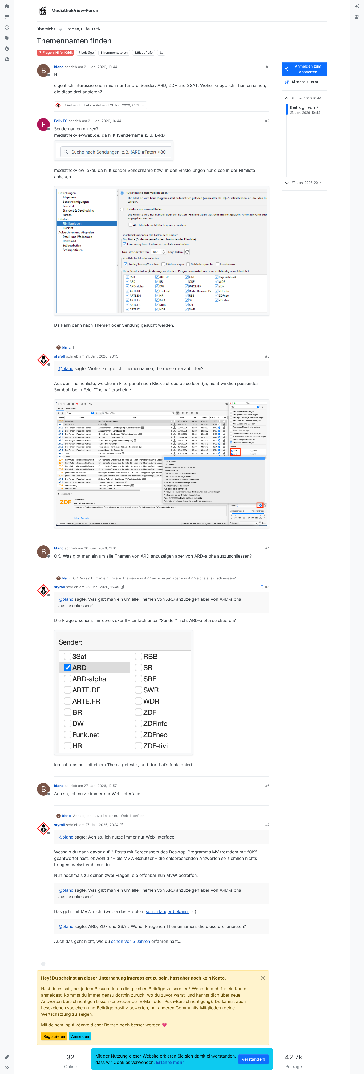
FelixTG (61, 121)
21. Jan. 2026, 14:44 (104, 121)
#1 (267, 67)
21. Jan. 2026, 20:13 (101, 356)
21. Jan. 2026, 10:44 (100, 67)
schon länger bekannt (167, 911)
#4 (267, 548)
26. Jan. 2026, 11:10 (100, 548)
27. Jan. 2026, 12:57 (100, 785)
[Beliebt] (7, 49)
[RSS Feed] (161, 53)
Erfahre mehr (170, 1062)
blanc (59, 67)
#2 (267, 121)
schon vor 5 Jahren (130, 941)
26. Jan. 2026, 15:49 (102, 587)
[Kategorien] (7, 17)
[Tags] (7, 38)
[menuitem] (357, 6)
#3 (267, 356)
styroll (59, 356)
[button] (7, 1057)
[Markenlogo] (43, 10)
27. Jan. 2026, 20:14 (101, 825)
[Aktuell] (7, 27)
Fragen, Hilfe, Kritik (57, 53)
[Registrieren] (357, 17)
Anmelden (80, 1036)
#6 (267, 785)
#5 (267, 587)
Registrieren (54, 1036)
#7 (267, 825)
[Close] (262, 978)
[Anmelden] (357, 6)
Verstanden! (253, 1059)
